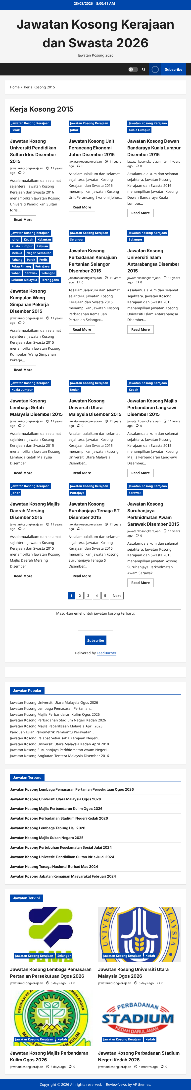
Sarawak (31, 273)
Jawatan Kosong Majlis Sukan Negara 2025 (47, 837)
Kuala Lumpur (139, 130)
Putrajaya (42, 266)
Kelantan (44, 239)
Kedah (28, 239)
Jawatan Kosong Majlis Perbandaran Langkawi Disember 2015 (152, 407)
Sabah (16, 273)
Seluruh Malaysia (24, 280)
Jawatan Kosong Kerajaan (30, 123)
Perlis (43, 259)
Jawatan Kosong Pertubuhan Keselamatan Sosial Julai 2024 (61, 847)
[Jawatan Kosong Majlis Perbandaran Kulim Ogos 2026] (51, 1018)
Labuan (42, 246)
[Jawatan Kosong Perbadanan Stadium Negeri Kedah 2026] (139, 1018)
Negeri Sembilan (38, 253)
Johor (74, 130)
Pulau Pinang (21, 266)
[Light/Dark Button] (133, 69)
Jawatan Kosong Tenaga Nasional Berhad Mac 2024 (54, 866)
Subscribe (173, 69)
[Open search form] (143, 69)
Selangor (48, 273)
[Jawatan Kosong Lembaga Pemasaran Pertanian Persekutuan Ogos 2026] (51, 934)
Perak (15, 130)
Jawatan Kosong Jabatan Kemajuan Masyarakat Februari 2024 (63, 876)
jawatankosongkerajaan (26, 168)
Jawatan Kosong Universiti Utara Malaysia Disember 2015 (95, 407)
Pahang (17, 259)
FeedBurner (106, 652)
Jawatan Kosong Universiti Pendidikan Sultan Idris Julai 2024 (62, 857)
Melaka (16, 253)
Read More (25, 220)
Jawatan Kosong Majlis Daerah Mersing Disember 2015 (35, 510)
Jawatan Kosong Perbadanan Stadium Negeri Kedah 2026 (59, 818)
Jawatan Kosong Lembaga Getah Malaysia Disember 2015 (36, 407)
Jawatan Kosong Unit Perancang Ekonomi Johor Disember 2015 (92, 147)
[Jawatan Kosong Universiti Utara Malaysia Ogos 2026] (139, 934)
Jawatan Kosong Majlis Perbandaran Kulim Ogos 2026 (56, 808)
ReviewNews (116, 1084)
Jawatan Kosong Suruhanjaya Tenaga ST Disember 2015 (94, 510)
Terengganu (50, 280)
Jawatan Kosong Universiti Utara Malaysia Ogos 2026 (55, 799)
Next (117, 595)
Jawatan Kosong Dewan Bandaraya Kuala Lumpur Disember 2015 (154, 147)
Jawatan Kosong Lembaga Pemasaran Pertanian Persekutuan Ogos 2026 (72, 789)
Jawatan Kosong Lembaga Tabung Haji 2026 (47, 828)
